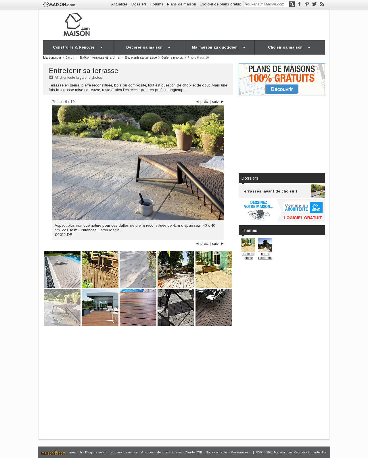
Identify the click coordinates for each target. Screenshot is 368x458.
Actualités (119, 4)
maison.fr (75, 452)
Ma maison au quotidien (214, 47)
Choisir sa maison (285, 47)
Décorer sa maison (144, 47)
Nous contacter (217, 452)
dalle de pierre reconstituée (250, 257)
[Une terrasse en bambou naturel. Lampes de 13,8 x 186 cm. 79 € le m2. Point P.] (213, 307)
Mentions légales (169, 452)
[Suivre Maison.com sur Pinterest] (307, 4)
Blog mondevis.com (124, 452)
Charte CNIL (194, 452)
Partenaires (239, 452)
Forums (156, 4)
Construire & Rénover (74, 47)
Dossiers (139, 4)
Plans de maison (181, 4)
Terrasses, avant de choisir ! (269, 191)
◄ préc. (202, 101)
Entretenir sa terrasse (83, 70)
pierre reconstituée (267, 255)
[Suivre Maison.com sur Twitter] (314, 4)
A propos (147, 452)
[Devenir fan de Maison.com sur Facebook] (299, 4)
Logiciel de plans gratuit (220, 4)
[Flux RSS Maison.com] (322, 4)
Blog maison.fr (96, 452)
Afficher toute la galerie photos (78, 78)
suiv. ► (218, 101)
